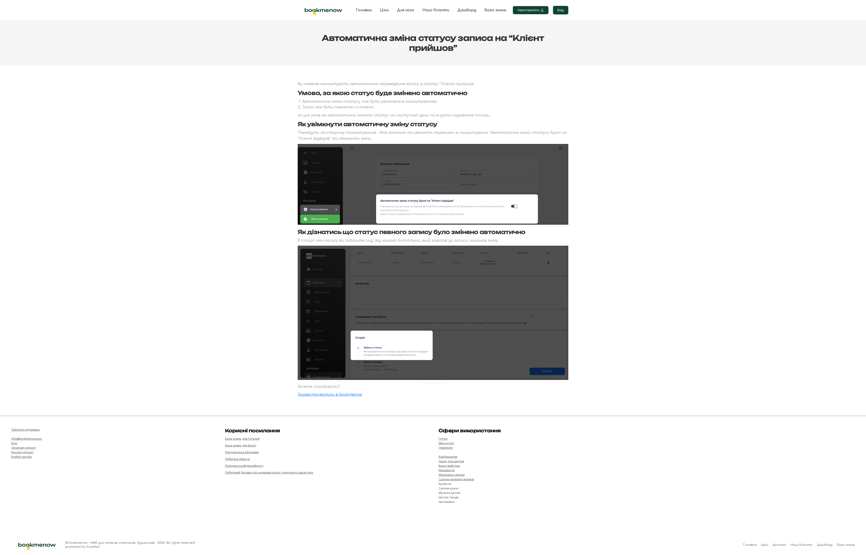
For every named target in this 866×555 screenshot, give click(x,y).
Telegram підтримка (25, 430)
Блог (14, 443)
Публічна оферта (237, 459)
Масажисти (447, 470)
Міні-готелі (446, 443)
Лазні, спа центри (451, 461)
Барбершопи (448, 457)
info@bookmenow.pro (26, 439)
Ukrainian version (23, 448)
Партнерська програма (242, 452)
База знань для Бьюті (240, 445)
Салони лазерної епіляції (456, 479)
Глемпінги (446, 448)
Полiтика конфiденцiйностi (244, 466)
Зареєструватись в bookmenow (330, 395)
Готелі (443, 439)
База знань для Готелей (242, 439)
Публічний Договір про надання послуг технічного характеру (269, 472)
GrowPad (92, 546)
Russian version (22, 452)
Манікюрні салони (452, 475)
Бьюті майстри (449, 466)
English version (21, 457)
